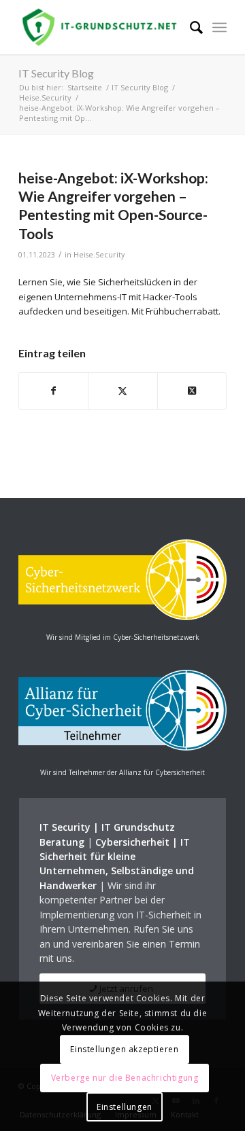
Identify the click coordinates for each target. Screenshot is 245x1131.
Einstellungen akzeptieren (124, 1049)
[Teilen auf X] (122, 390)
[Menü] (219, 27)
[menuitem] (189, 27)
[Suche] (189, 27)
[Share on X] (192, 390)
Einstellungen (124, 1107)
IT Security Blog (56, 73)
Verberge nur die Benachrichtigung (125, 1077)
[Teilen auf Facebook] (53, 390)
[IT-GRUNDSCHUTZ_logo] (101, 27)
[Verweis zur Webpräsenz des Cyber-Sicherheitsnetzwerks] (122, 617)
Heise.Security (99, 254)
